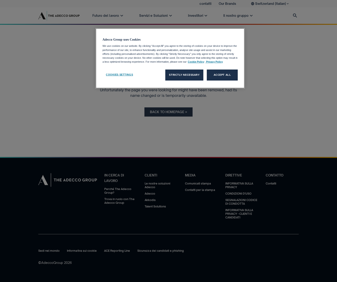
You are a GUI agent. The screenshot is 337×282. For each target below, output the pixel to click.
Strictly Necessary (184, 74)
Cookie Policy (196, 61)
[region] (170, 58)
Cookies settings (119, 74)
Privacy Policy (214, 61)
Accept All (222, 74)
